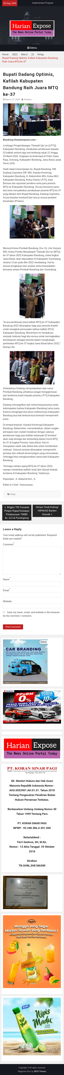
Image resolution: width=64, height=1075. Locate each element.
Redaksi (28, 99)
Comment (8, 544)
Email (6, 590)
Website (7, 601)
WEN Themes (40, 1071)
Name (6, 579)
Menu (33, 47)
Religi (12, 494)
